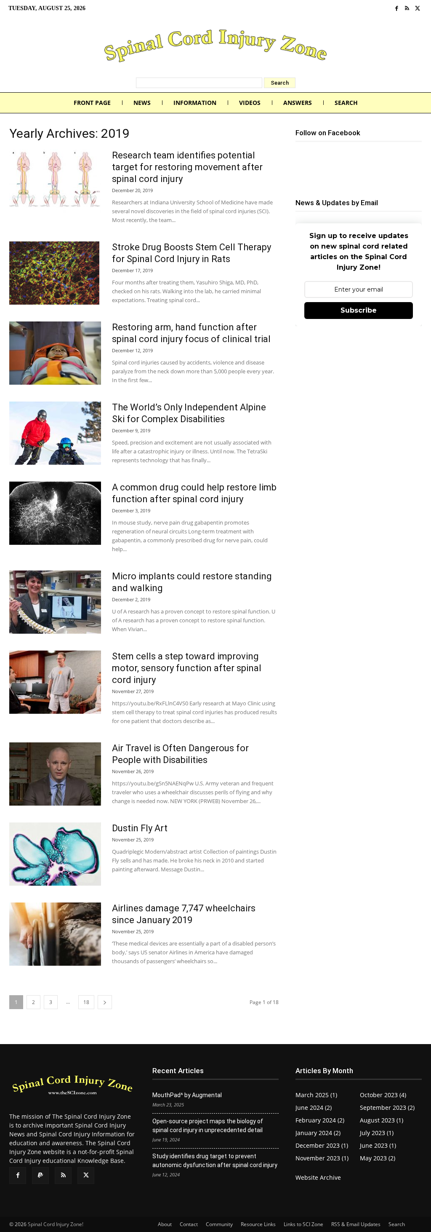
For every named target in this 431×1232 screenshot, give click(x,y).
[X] (417, 8)
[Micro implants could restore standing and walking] (55, 602)
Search (396, 1224)
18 (86, 1002)
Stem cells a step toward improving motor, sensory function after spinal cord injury (186, 668)
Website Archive (318, 1177)
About (165, 1224)
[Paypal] (40, 1175)
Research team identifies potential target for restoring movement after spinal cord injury (187, 167)
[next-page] (105, 1002)
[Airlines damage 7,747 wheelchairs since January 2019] (55, 934)
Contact (189, 1224)
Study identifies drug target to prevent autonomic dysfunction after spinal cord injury (214, 1160)
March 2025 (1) (316, 1095)
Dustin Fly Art (140, 828)
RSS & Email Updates (355, 1224)
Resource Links (258, 1224)
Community (219, 1224)
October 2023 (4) (383, 1095)
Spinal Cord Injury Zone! (55, 1224)
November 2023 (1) (322, 1158)
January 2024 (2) (318, 1133)
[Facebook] (396, 8)
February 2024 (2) (319, 1120)
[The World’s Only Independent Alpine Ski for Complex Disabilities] (55, 433)
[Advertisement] (358, 394)
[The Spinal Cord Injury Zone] (215, 47)
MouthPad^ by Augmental (187, 1095)
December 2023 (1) (321, 1145)
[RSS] (407, 8)
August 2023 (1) (381, 1120)
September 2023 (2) (387, 1107)
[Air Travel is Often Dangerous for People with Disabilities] (55, 774)
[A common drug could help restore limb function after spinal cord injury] (55, 513)
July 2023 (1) (377, 1133)
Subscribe (359, 310)
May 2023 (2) (377, 1158)
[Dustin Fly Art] (55, 854)
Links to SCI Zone (303, 1224)
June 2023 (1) (378, 1145)
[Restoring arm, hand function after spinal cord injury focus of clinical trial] (55, 353)
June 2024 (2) (313, 1107)
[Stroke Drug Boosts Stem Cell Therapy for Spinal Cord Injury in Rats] (54, 273)
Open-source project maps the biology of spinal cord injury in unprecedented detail (207, 1125)
